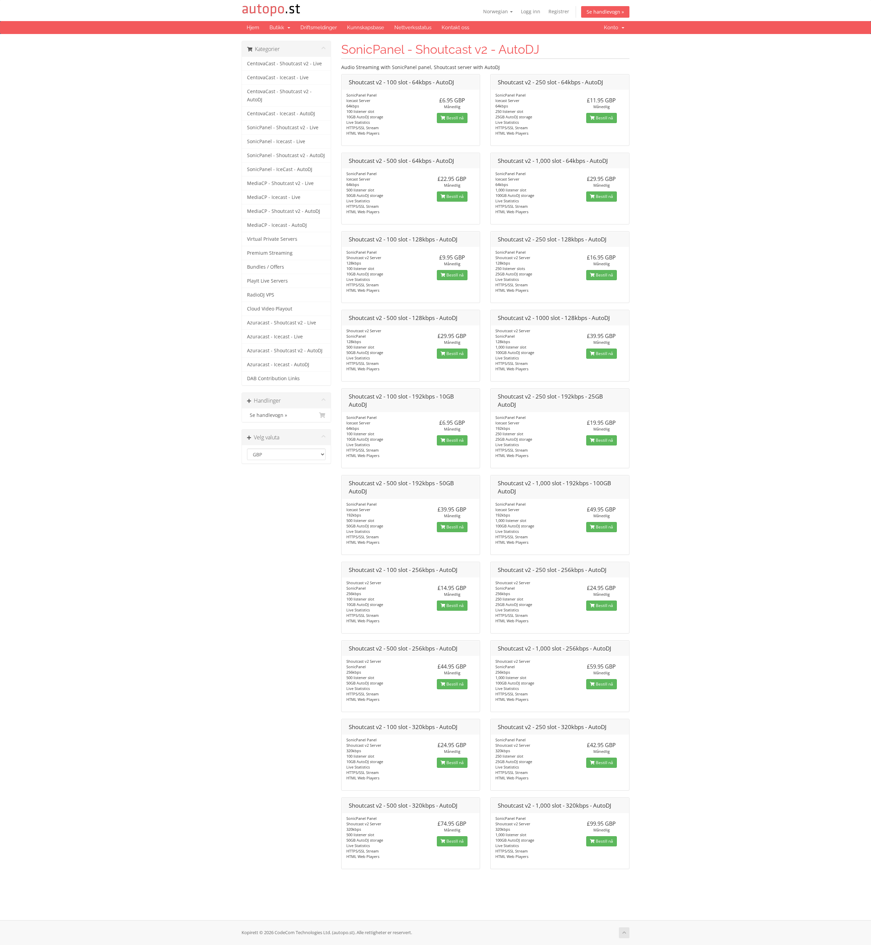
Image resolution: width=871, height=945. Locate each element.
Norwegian (496, 11)
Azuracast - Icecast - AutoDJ (278, 364)
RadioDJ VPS (260, 295)
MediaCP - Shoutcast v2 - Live (280, 183)
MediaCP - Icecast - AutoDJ (277, 225)
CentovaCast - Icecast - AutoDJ (281, 114)
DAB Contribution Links (273, 378)
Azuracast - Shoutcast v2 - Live (281, 323)
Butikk (278, 27)
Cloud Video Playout (269, 309)
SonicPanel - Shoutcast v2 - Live (282, 127)
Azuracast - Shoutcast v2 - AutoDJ (285, 351)
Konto (612, 27)
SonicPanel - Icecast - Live (276, 141)
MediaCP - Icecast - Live (273, 197)
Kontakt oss (455, 27)
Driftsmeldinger (318, 27)
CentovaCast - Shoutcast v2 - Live (284, 64)
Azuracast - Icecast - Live (275, 337)
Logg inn (530, 11)
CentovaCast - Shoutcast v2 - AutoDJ (279, 95)
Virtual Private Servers (272, 239)
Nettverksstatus (412, 27)
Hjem (253, 27)
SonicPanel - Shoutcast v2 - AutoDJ (286, 155)
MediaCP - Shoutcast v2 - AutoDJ (283, 211)
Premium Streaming (270, 253)
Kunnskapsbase (365, 27)
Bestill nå (454, 118)
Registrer (558, 11)
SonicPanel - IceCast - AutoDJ (279, 169)
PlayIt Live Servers (267, 281)
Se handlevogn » (605, 12)
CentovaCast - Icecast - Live (278, 77)
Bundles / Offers (265, 267)
